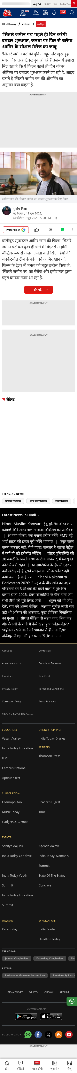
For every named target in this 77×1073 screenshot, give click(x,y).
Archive (65, 992)
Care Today (9, 929)
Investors (7, 676)
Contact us (45, 650)
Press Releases (47, 701)
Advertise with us (12, 663)
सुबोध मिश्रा (20, 209)
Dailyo (33, 992)
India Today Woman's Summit (54, 861)
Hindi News (9, 24)
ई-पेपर (48, 4)
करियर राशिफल (13, 501)
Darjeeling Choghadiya (49, 958)
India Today (66, 4)
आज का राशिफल (38, 501)
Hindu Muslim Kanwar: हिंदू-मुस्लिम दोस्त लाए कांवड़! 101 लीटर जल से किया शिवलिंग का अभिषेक (37, 529)
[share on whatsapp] (72, 1001)
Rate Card (44, 676)
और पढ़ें (37, 289)
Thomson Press (49, 756)
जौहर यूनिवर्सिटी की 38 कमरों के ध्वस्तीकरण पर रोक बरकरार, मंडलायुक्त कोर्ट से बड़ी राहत (38, 559)
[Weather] (36, 13)
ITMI (5, 758)
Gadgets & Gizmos (15, 822)
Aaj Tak (37, 4)
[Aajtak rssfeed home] (58, 1034)
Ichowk (48, 992)
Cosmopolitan (12, 802)
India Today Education (17, 748)
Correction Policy (11, 701)
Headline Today (49, 939)
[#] (62, 230)
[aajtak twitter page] (48, 1034)
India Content (48, 929)
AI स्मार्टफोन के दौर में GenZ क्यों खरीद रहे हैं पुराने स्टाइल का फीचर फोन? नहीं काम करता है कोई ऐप (37, 570)
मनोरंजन (26, 24)
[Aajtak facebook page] (38, 1034)
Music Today (11, 812)
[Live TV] (63, 13)
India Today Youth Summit (14, 880)
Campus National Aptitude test (14, 773)
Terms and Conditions (51, 689)
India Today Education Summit (17, 900)
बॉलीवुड (41, 24)
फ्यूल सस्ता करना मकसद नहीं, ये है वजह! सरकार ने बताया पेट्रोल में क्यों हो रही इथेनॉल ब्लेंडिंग (38, 547)
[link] (73, 3)
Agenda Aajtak (49, 846)
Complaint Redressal (50, 663)
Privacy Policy (9, 689)
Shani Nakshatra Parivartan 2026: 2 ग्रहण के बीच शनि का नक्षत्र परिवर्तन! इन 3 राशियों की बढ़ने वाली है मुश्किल (36, 582)
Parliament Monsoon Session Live (25, 975)
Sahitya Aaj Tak (12, 846)
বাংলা (55, 4)
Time (42, 812)
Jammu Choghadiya (16, 958)
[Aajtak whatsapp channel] (28, 1034)
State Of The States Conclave (52, 880)
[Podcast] (45, 12)
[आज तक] (7, 13)
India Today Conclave (17, 856)
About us (7, 650)
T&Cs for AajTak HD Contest (18, 714)
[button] (69, 1066)
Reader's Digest (49, 802)
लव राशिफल (61, 501)
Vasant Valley (11, 738)
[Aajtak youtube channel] (69, 1034)
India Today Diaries (52, 738)
